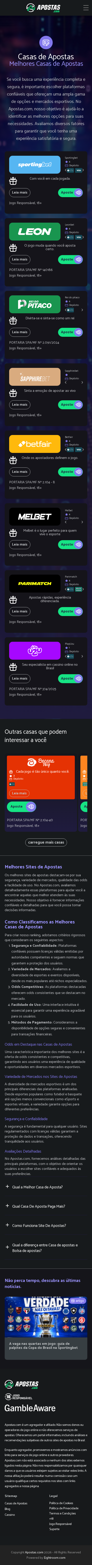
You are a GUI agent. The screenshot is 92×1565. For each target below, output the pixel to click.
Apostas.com (34, 1552)
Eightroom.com (54, 1558)
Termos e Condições (62, 1513)
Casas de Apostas (16, 1503)
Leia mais (19, 193)
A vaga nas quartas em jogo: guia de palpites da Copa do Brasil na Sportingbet (43, 1346)
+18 (51, 1518)
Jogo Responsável (60, 1524)
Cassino (10, 1515)
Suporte (54, 1529)
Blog (7, 1509)
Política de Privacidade (63, 1508)
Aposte (67, 193)
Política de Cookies (61, 1503)
